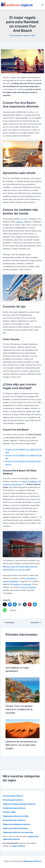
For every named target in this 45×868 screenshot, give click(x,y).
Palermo (19, 222)
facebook (16, 584)
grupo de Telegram (28, 587)
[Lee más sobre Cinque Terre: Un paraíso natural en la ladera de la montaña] (22, 690)
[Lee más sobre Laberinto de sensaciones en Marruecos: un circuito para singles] (22, 728)
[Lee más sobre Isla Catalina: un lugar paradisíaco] (22, 653)
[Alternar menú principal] (42, 4)
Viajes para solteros (32, 861)
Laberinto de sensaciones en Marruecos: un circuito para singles (21, 745)
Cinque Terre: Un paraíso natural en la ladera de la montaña (19, 709)
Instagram (26, 584)
